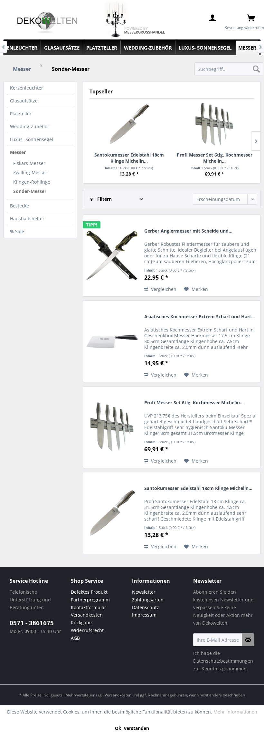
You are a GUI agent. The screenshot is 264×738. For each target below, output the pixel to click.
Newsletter (144, 592)
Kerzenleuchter (26, 88)
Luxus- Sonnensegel (31, 139)
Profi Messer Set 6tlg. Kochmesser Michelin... (214, 158)
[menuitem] (228, 68)
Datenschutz (145, 607)
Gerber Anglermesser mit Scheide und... (188, 231)
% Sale (17, 231)
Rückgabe (81, 622)
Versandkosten (87, 615)
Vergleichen (163, 289)
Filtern (104, 199)
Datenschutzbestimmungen (223, 661)
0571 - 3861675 (32, 623)
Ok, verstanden (132, 728)
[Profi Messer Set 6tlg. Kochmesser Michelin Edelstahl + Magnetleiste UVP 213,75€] (214, 124)
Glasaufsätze (24, 101)
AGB (75, 638)
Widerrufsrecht (87, 630)
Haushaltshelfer (27, 219)
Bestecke (19, 206)
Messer (18, 152)
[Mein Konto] (212, 18)
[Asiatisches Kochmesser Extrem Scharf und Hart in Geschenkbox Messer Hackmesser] (112, 341)
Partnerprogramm (90, 600)
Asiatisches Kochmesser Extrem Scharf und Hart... (199, 316)
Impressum (144, 615)
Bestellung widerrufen (244, 27)
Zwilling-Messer (30, 172)
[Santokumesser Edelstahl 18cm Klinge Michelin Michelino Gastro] (129, 124)
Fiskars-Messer (29, 163)
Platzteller (21, 113)
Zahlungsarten (148, 600)
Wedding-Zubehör (29, 126)
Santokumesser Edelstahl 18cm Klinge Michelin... (129, 158)
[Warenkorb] (251, 18)
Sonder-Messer (29, 191)
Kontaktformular (88, 607)
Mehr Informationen (235, 712)
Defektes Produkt (89, 592)
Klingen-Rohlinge (31, 182)
